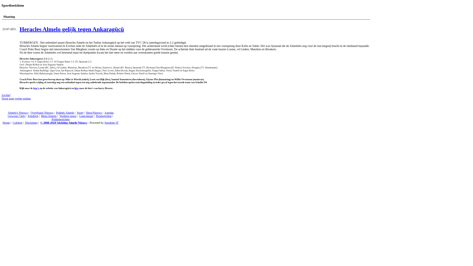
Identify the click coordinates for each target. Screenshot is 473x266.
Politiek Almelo (65, 112)
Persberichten (104, 116)
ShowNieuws (94, 112)
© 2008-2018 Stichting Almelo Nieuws (63, 122)
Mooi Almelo (49, 116)
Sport (80, 112)
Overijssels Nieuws (42, 112)
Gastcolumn (86, 116)
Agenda (109, 112)
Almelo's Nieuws (18, 112)
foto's (36, 88)
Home (6, 122)
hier (76, 88)
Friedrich (33, 116)
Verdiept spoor (67, 116)
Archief (5, 95)
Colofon (17, 122)
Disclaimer (31, 122)
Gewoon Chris (16, 116)
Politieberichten (61, 119)
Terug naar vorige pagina (16, 98)
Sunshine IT (111, 122)
